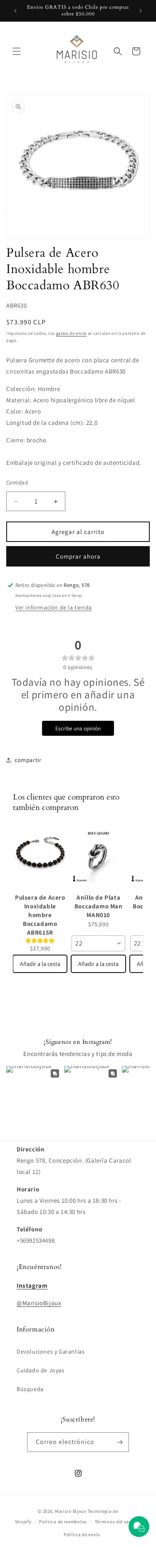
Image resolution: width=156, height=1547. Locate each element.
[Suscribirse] (119, 1442)
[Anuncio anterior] (15, 11)
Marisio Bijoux (71, 1511)
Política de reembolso (63, 1521)
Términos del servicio (118, 1521)
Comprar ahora (78, 556)
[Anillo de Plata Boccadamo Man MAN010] (98, 856)
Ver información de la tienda (53, 607)
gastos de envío (71, 333)
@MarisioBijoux (39, 1303)
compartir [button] (28, 760)
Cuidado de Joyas (40, 1370)
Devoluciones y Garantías (50, 1351)
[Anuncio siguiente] (140, 11)
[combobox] (98, 943)
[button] (16, 51)
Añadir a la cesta (40, 964)
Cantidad (17, 482)
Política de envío (82, 1534)
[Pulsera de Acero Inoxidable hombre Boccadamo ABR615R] (40, 856)
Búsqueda (30, 1389)
